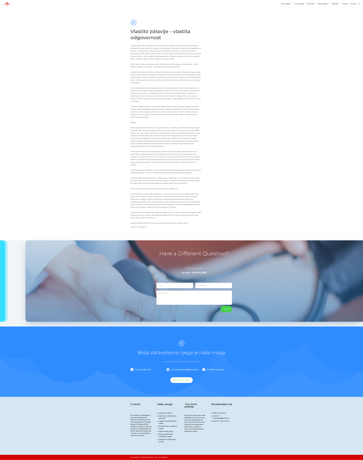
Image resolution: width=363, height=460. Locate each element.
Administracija (322, 4)
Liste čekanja (299, 4)
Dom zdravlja (285, 4)
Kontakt (353, 4)
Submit (226, 309)
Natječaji (335, 4)
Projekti (345, 4)
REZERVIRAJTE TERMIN (181, 380)
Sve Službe (311, 4)
